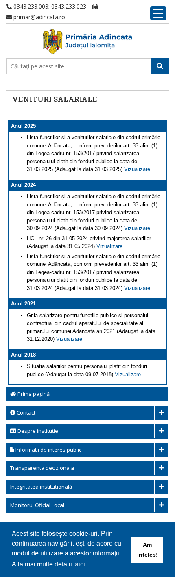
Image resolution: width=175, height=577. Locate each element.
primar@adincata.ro (38, 17)
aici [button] (80, 564)
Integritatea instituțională (41, 486)
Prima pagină (33, 393)
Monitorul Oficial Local (37, 505)
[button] (160, 66)
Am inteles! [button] (147, 550)
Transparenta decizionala (42, 468)
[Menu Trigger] (158, 13)
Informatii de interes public (47, 449)
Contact (25, 412)
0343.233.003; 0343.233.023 (49, 6)
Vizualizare (137, 169)
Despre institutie (37, 430)
